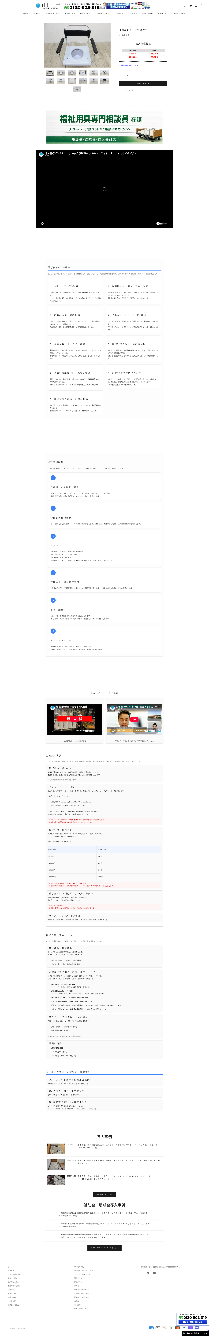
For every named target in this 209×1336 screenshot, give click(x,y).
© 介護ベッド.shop (17, 1328)
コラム (76, 1301)
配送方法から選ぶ (104, 13)
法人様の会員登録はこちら (195, 1333)
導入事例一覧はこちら (104, 1194)
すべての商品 (79, 1267)
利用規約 (77, 1305)
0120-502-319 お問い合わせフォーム (192, 1319)
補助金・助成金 (179, 13)
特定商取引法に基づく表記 (83, 1271)
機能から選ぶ (70, 13)
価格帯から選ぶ (86, 13)
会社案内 (37, 13)
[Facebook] (126, 90)
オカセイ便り (163, 13)
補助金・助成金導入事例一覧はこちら (104, 1248)
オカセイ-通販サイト (81, 1290)
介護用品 (120, 13)
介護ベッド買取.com (81, 1293)
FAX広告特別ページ (81, 1309)
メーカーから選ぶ (53, 13)
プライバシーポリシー (82, 1274)
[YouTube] (154, 1273)
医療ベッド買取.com (81, 1297)
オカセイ (77, 1286)
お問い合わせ (147, 13)
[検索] (196, 5)
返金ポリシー (79, 1278)
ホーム (26, 13)
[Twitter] (129, 90)
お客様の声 (133, 13)
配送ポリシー (79, 1282)
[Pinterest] (132, 90)
